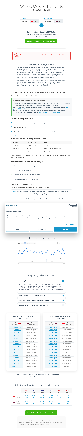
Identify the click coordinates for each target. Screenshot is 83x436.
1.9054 (26, 395)
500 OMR (17, 327)
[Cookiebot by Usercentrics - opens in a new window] (70, 205)
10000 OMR (17, 341)
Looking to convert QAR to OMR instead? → (23, 135)
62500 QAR (53, 338)
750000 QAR (53, 366)
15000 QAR (53, 330)
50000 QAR (53, 335)
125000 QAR (53, 346)
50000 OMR (17, 360)
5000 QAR (53, 327)
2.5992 (34, 395)
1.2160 (51, 403)
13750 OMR (17, 346)
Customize (41, 229)
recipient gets (48, 18)
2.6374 (59, 403)
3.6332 (34, 403)
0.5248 (26, 397)
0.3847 (34, 397)
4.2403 (42, 403)
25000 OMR (17, 355)
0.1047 (67, 397)
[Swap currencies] (41, 25)
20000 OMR (17, 352)
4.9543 (26, 403)
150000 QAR (53, 349)
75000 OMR (17, 363)
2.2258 (42, 395)
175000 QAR (53, 352)
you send (23, 18)
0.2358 (42, 401)
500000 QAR (53, 363)
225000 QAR (53, 358)
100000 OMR (16, 366)
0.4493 (42, 397)
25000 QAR (53, 332)
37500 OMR (17, 358)
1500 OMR (17, 330)
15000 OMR (17, 349)
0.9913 (67, 403)
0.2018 (26, 401)
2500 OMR (17, 332)
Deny (17, 229)
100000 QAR (53, 344)
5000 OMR (17, 335)
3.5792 (59, 395)
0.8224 (51, 401)
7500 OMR (17, 338)
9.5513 (67, 395)
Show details (70, 224)
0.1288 (51, 397)
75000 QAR (53, 341)
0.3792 (59, 401)
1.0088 (67, 401)
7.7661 (51, 395)
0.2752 (34, 401)
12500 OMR (17, 344)
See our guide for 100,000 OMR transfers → (50, 112)
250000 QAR (53, 360)
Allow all (65, 229)
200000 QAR (53, 355)
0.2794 (59, 397)
